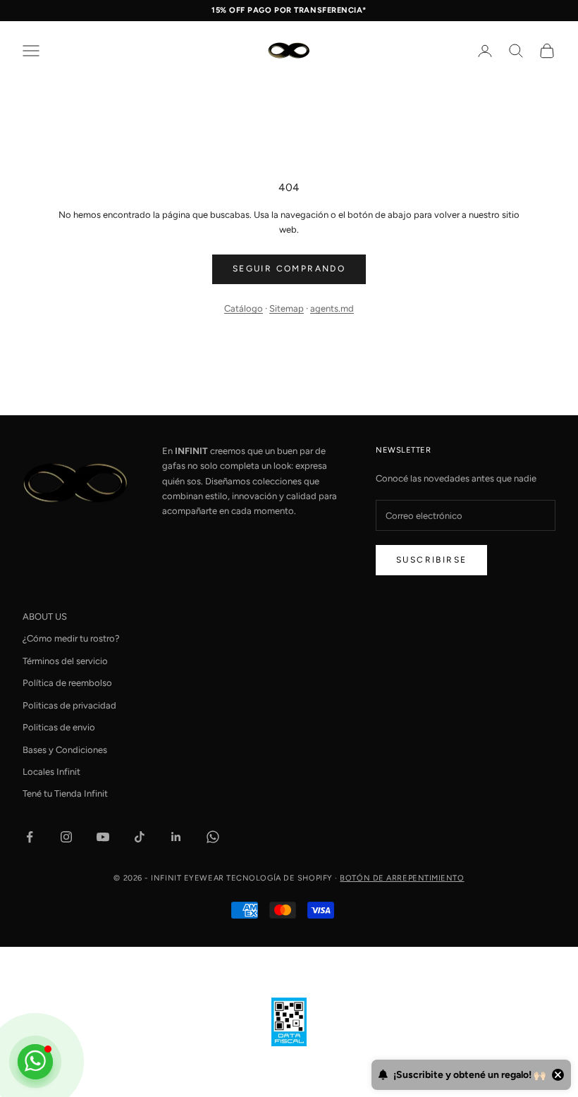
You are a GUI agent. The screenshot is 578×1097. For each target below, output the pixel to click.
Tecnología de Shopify (279, 878)
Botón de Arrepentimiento (402, 878)
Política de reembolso (67, 683)
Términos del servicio (65, 661)
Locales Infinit (51, 771)
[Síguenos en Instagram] (66, 837)
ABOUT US (45, 616)
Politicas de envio (59, 727)
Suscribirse (431, 560)
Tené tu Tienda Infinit (65, 793)
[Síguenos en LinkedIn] (176, 837)
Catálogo (243, 308)
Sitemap (286, 308)
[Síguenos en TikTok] (140, 837)
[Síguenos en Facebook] (30, 837)
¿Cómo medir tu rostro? (71, 638)
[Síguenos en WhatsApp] (213, 837)
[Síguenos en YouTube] (103, 837)
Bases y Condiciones (65, 749)
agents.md (332, 308)
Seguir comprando (289, 269)
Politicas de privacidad (69, 705)
